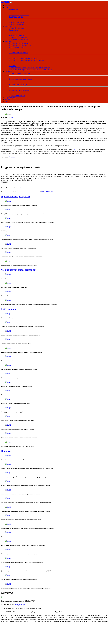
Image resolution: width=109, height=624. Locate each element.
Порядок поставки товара (18, 37)
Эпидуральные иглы (16, 47)
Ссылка (74, 149)
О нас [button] (7, 7)
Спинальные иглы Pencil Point (20, 45)
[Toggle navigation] (11, 2)
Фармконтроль (10, 98)
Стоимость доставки (16, 35)
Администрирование (17, 96)
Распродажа (13, 30)
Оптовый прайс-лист (17, 28)
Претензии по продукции (18, 39)
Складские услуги (16, 17)
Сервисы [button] (8, 71)
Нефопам (12, 66)
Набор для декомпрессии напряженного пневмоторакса (29, 68)
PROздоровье (8, 309)
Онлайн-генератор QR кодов (19, 90)
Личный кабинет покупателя (19, 73)
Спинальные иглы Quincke (19, 43)
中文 (7, 101)
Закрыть (4, 182)
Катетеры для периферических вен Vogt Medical (26, 60)
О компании (13, 9)
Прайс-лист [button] (9, 26)
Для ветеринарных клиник (19, 15)
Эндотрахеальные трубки (18, 53)
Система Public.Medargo (18, 84)
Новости (22, 187)
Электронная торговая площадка (21, 79)
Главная (8, 5)
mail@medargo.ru (21, 604)
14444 (11, 117)
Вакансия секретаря (16, 22)
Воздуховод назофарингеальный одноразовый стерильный (30, 69)
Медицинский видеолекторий (18, 269)
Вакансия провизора (16, 24)
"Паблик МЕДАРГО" (47, 191)
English (7, 99)
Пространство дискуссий (15, 196)
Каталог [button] (8, 41)
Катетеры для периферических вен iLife (23, 58)
